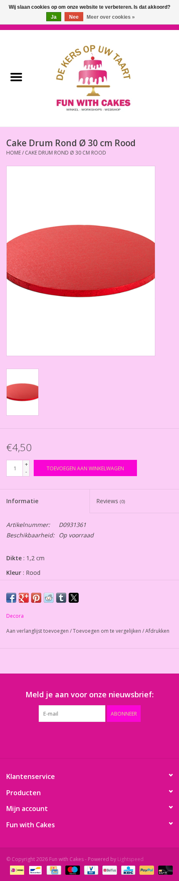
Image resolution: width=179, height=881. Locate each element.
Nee (74, 17)
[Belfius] (108, 869)
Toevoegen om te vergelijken (107, 630)
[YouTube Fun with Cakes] (104, 739)
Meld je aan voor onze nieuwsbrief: (89, 694)
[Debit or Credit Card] (164, 869)
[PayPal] (146, 869)
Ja (54, 17)
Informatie (22, 501)
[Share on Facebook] (11, 598)
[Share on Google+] (24, 598)
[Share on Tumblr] (61, 598)
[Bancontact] (34, 869)
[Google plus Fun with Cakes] (74, 739)
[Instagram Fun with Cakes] (134, 739)
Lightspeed (130, 859)
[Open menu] (16, 76)
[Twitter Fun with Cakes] (59, 739)
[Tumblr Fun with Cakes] (119, 739)
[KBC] (127, 869)
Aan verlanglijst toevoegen (38, 630)
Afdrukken (157, 630)
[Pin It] (36, 598)
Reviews (110, 501)
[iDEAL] (16, 869)
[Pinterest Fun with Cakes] (89, 739)
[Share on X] (74, 598)
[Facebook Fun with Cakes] (44, 739)
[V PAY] (90, 869)
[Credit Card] (53, 869)
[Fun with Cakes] (105, 78)
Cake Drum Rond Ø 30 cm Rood (65, 152)
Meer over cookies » (111, 17)
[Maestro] (71, 869)
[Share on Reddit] (49, 598)
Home (13, 152)
